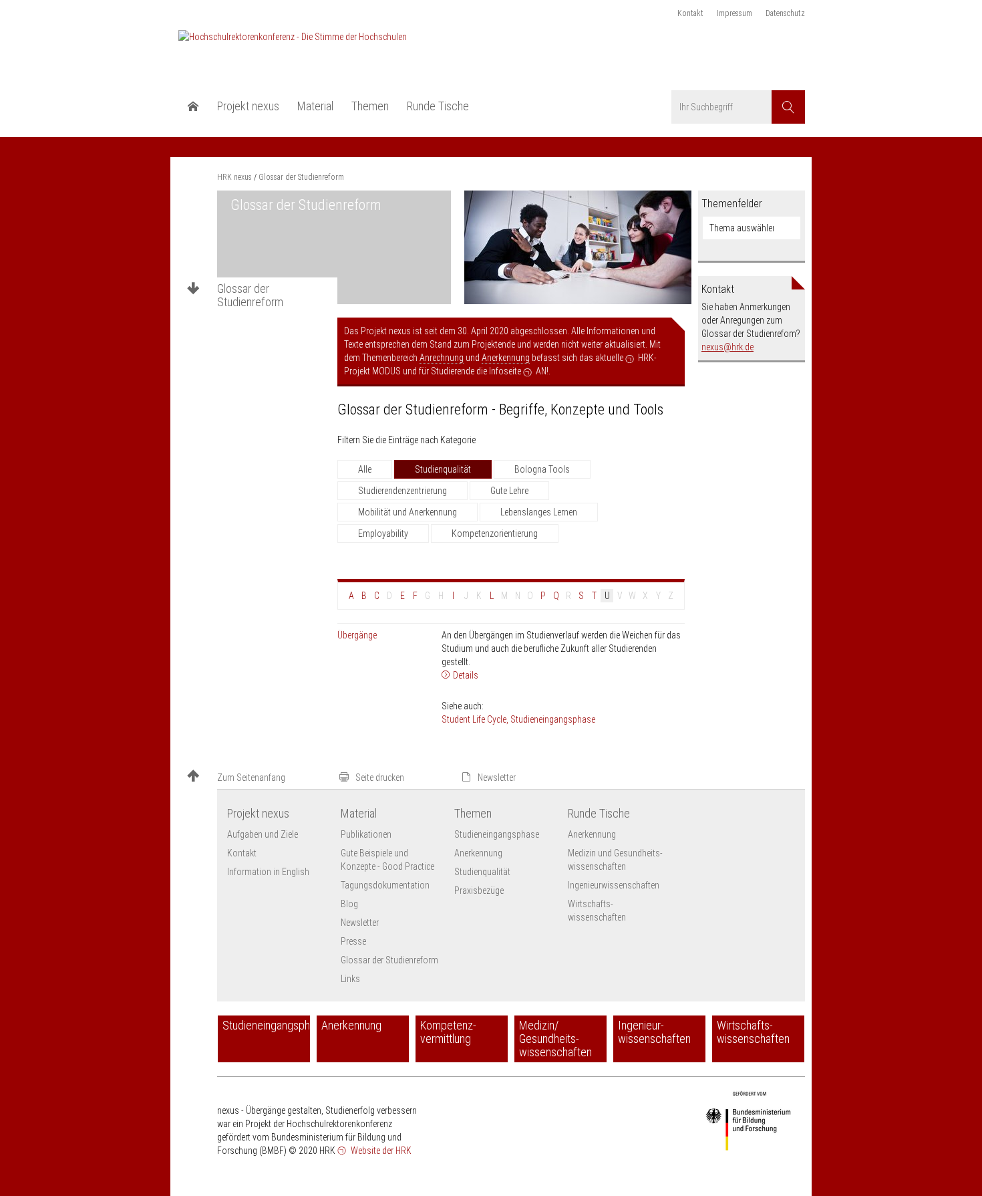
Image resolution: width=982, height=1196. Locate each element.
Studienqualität (443, 469)
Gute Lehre (509, 490)
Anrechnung (442, 357)
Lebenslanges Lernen (538, 512)
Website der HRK (380, 1150)
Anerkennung (506, 357)
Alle (364, 469)
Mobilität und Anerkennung (407, 512)
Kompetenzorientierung (495, 533)
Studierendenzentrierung (402, 490)
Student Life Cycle (474, 719)
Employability (383, 533)
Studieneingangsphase (552, 719)
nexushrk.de (727, 347)
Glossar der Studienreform (250, 295)
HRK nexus (234, 177)
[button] (257, 777)
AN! (542, 371)
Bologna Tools (542, 469)
